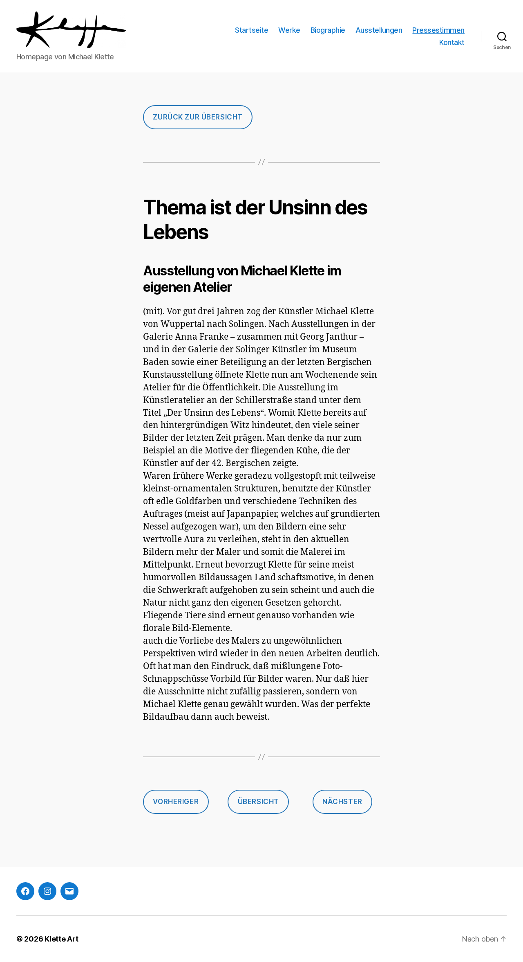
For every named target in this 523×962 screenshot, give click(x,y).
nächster (342, 802)
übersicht (258, 802)
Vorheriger (176, 802)
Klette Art (61, 939)
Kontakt (452, 42)
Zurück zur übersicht (197, 117)
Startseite (251, 30)
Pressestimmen (438, 30)
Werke (289, 30)
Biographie (328, 30)
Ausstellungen (378, 30)
